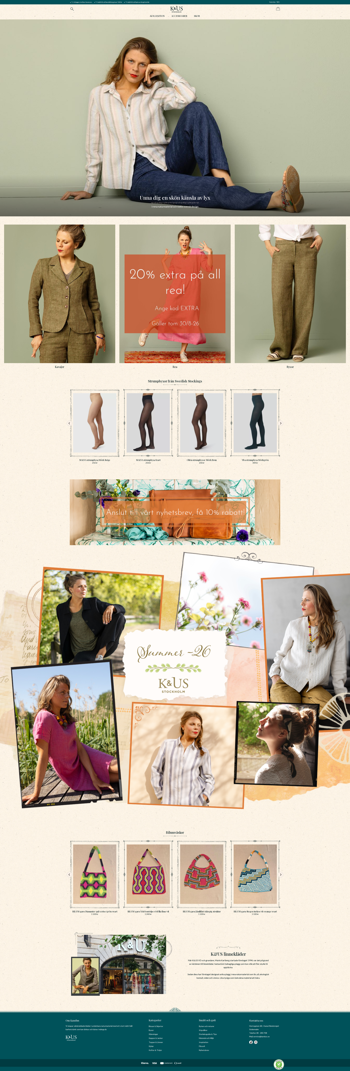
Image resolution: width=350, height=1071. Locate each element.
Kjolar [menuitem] (151, 1046)
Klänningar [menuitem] (153, 1034)
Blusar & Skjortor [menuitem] (156, 1026)
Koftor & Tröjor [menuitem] (155, 1050)
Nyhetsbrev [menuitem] (204, 1050)
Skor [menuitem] (197, 15)
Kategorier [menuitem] (155, 1020)
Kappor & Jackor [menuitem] (156, 1038)
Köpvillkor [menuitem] (203, 1030)
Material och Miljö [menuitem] (206, 1038)
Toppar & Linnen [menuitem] (156, 1042)
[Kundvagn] (277, 9)
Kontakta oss (256, 1020)
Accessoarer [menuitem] (179, 15)
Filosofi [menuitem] (202, 1046)
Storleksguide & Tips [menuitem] (208, 1034)
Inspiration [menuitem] (203, 1042)
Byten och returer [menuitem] (206, 1026)
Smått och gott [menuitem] (207, 1020)
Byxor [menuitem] (151, 1030)
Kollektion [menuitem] (157, 15)
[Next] (280, 423)
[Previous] (69, 423)
